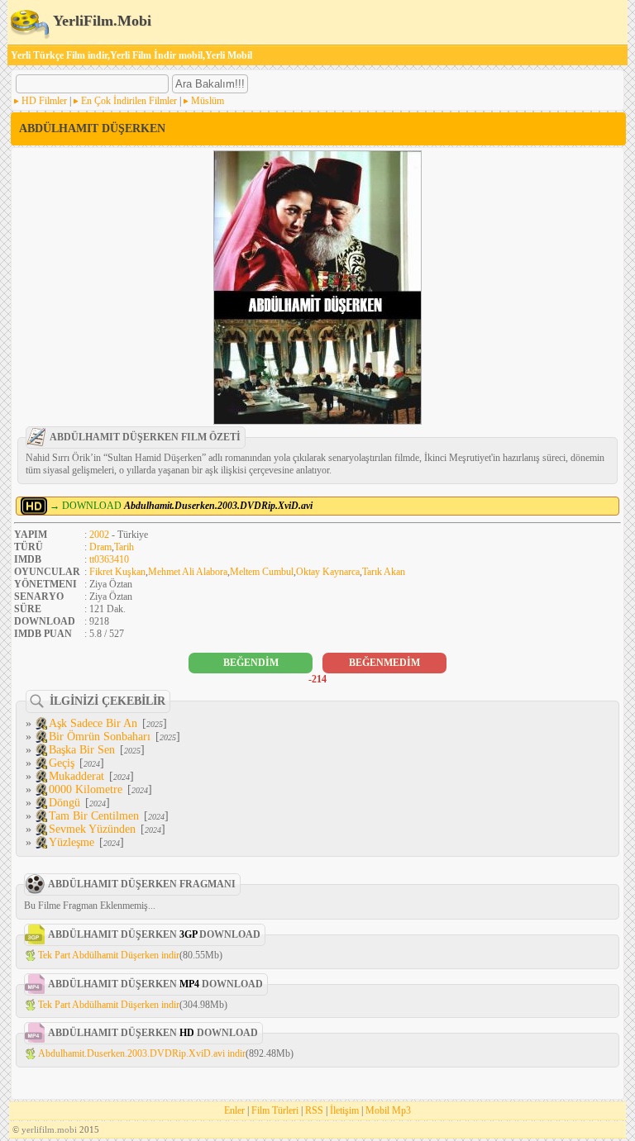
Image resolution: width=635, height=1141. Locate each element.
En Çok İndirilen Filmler (129, 101)
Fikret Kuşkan (117, 572)
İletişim (344, 1110)
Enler (234, 1110)
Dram (100, 547)
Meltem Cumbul (262, 572)
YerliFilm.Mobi (100, 20)
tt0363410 (109, 559)
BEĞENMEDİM (384, 662)
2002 (99, 534)
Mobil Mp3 (388, 1110)
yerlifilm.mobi (49, 1129)
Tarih (124, 547)
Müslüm (207, 101)
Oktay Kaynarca (328, 572)
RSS (314, 1110)
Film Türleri (274, 1110)
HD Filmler (44, 101)
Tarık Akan (383, 572)
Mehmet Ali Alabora (187, 572)
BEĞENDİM (251, 662)
